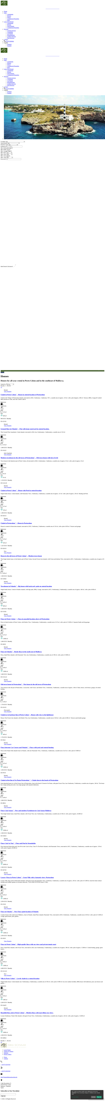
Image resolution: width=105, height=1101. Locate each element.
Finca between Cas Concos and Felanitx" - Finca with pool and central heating (27, 747)
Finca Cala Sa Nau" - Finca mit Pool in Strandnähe (18, 843)
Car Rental (10, 33)
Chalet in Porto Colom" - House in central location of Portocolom (23, 395)
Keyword (3, 159)
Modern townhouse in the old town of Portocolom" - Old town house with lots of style (29, 458)
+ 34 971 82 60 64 (5, 1064)
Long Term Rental (8, 21)
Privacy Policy (7, 1054)
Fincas (9, 17)
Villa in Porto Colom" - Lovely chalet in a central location (20, 978)
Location (3, 141)
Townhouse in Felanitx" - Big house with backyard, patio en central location (26, 586)
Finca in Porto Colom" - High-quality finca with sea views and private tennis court (28, 944)
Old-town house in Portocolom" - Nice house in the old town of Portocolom (26, 684)
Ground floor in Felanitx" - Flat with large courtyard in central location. (25, 429)
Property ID (4, 146)
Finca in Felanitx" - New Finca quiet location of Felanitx (20, 911)
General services (11, 30)
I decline (93, 1097)
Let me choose (75, 1097)
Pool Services (10, 38)
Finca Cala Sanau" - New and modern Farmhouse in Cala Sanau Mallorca (26, 810)
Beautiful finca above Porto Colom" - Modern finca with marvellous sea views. (27, 1013)
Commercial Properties (13, 19)
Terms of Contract (8, 1051)
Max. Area (3, 157)
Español (9, 45)
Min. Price (3, 152)
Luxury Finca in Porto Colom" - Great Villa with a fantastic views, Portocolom (27, 877)
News (5, 1057)
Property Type (4, 144)
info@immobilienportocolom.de (9, 1077)
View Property (7, 391)
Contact (6, 39)
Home (5, 11)
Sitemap (6, 1053)
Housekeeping (11, 35)
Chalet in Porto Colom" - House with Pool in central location (21, 490)
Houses (9, 16)
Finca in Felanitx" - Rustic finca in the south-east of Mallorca (21, 652)
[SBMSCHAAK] (13, 1047)
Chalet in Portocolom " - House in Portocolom (16, 523)
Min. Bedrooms (5, 148)
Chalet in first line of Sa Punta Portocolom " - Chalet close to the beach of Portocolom (29, 780)
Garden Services (11, 36)
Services (6, 29)
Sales (5, 13)
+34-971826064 (9, 41)
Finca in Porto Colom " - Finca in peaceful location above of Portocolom (25, 619)
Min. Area (3, 155)
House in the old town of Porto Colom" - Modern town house (21, 556)
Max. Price (3, 154)
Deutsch (9, 44)
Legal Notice (7, 1050)
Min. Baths (3, 149)
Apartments (10, 14)
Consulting (10, 32)
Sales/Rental (4, 143)
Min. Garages (4, 151)
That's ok (99, 1097)
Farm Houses (10, 26)
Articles (6, 1058)
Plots (8, 20)
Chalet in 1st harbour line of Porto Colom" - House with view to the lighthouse (27, 715)
